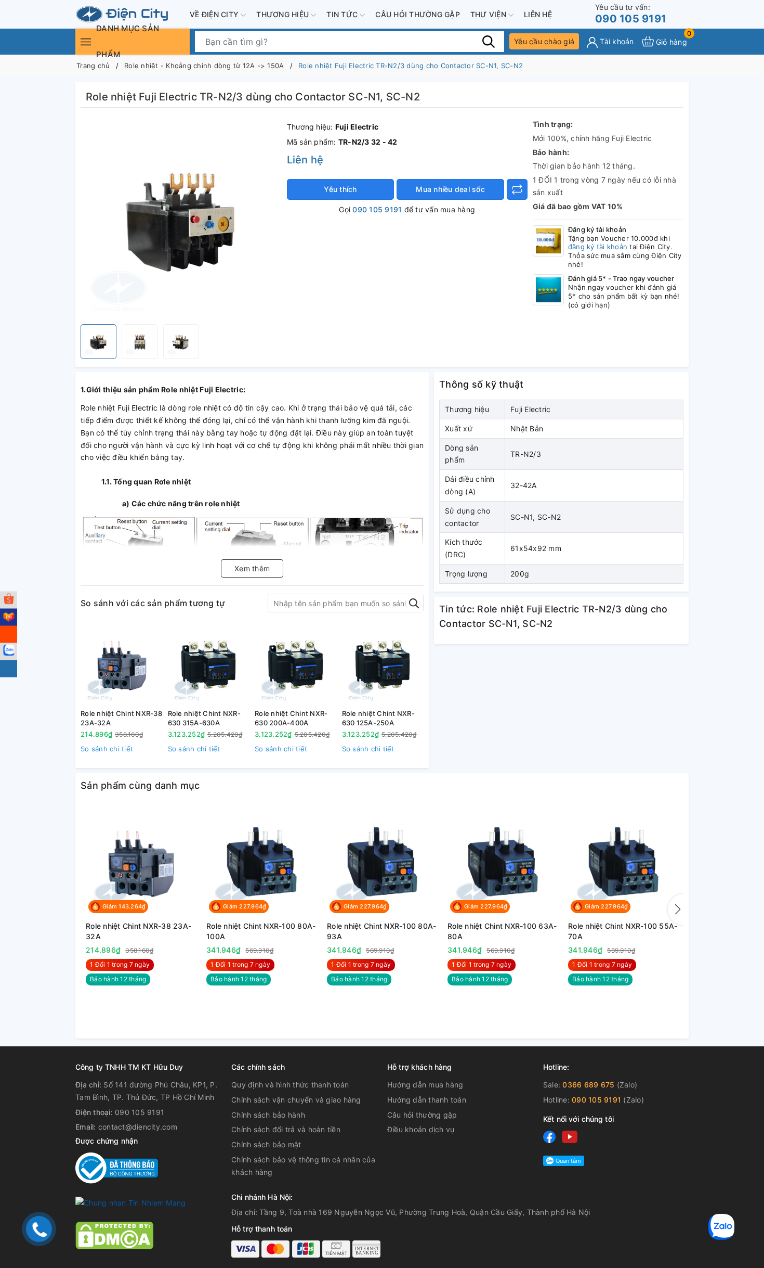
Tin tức (343, 14)
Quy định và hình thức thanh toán (290, 1084)
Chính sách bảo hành (268, 1114)
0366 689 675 (588, 1084)
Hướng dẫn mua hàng (425, 1084)
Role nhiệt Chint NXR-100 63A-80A (502, 931)
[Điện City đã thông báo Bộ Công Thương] (116, 1167)
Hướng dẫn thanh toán (426, 1099)
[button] (675, 909)
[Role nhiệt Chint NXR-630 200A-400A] (296, 664)
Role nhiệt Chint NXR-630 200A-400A (291, 718)
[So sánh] (517, 189)
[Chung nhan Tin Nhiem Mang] (130, 1202)
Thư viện (489, 14)
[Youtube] (569, 1136)
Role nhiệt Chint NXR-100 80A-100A (260, 931)
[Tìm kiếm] (488, 41)
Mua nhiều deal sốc (450, 189)
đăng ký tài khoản (597, 246)
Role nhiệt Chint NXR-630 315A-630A (204, 718)
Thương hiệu (283, 14)
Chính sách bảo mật (266, 1144)
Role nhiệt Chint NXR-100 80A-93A (381, 931)
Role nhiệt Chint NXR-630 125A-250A (378, 718)
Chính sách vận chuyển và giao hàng (296, 1099)
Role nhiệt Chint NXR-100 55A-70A (622, 931)
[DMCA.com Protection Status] (114, 1234)
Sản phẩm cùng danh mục (140, 785)
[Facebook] (549, 1136)
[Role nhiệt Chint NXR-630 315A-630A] (209, 664)
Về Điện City (215, 14)
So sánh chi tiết (107, 749)
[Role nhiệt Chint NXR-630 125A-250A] (383, 664)
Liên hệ (538, 14)
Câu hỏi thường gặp (417, 14)
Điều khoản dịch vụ (421, 1129)
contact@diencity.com (137, 1126)
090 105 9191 (630, 14)
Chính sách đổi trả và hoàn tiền (285, 1129)
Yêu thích (340, 189)
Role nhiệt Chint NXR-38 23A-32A (121, 718)
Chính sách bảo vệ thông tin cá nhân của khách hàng (303, 1165)
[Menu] (86, 41)
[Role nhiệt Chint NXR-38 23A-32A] (122, 664)
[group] (181, 218)
